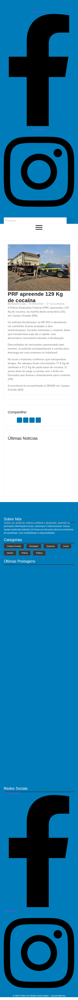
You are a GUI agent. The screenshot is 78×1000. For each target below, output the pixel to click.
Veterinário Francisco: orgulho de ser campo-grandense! (54, 477)
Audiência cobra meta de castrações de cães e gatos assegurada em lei (35, 722)
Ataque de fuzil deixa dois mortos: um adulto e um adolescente (37, 778)
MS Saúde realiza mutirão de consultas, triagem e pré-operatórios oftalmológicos (23, 475)
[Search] (70, 220)
